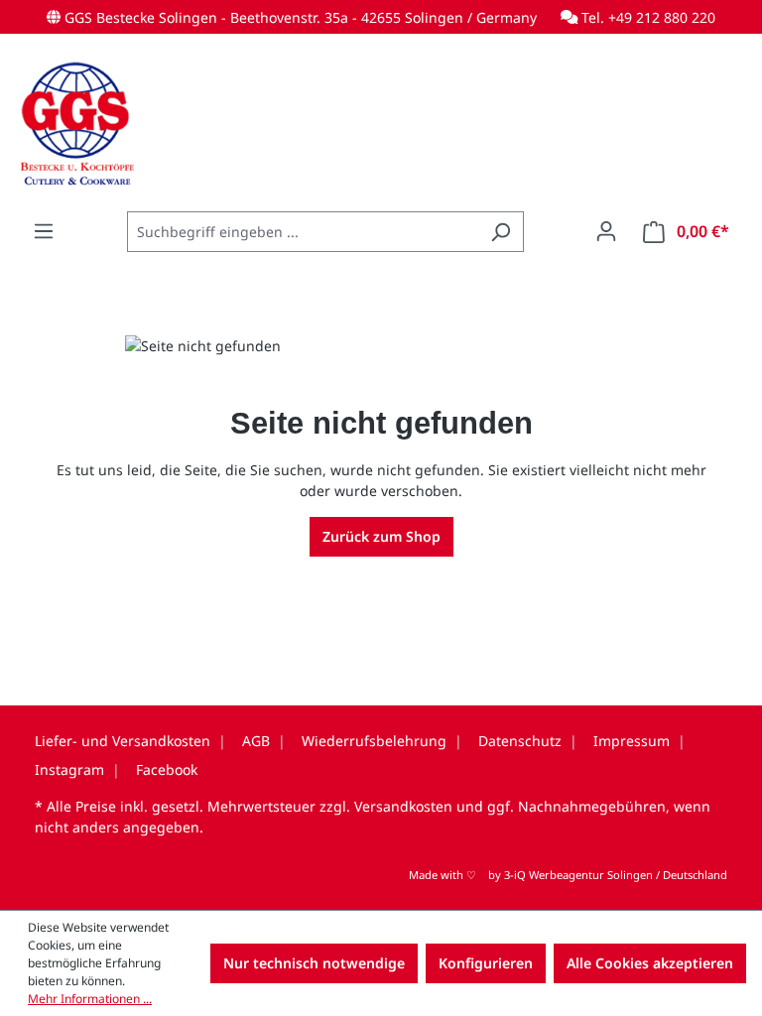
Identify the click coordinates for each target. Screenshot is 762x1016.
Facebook (166, 769)
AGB (256, 740)
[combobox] (302, 231)
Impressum (631, 740)
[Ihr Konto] (606, 231)
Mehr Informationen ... (90, 998)
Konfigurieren (486, 962)
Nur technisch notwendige (314, 962)
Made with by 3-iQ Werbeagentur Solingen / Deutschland (568, 874)
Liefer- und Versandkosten (122, 740)
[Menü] (43, 231)
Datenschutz (520, 740)
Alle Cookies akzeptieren (650, 962)
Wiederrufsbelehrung (374, 740)
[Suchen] (500, 231)
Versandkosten (403, 806)
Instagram (69, 769)
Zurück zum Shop (381, 536)
